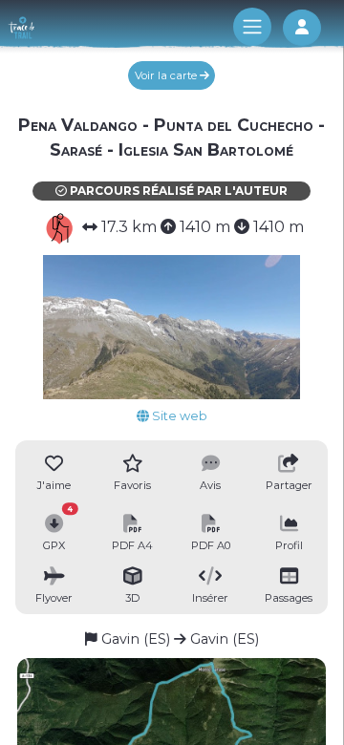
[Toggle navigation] (252, 27)
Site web (178, 416)
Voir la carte (167, 75)
